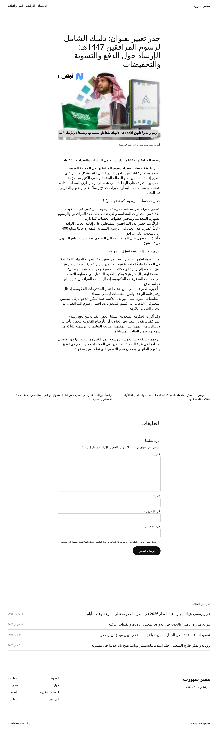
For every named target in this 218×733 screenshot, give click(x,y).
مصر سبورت (201, 5)
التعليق (156, 454)
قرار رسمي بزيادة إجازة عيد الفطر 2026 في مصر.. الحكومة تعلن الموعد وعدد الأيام (148, 614)
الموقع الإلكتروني (153, 526)
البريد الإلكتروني (152, 511)
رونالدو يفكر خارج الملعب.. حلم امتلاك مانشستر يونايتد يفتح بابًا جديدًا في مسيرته (150, 645)
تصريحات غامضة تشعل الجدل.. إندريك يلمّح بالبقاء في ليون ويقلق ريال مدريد (154, 635)
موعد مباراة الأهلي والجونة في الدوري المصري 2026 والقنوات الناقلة (159, 624)
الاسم (157, 496)
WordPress (13, 723)
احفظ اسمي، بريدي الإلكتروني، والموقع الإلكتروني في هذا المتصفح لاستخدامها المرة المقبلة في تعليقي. (108, 541)
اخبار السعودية (125, 144)
